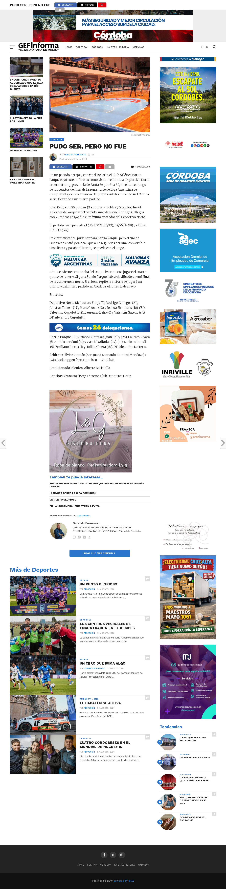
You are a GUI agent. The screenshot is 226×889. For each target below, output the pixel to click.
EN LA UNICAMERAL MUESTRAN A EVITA (22, 181)
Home (68, 47)
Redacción (89, 589)
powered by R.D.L (123, 880)
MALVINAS (138, 47)
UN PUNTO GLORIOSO (23, 150)
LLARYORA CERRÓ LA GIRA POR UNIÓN (26, 120)
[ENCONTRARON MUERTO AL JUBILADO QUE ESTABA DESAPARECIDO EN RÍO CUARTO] (26, 75)
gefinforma (83, 515)
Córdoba (97, 47)
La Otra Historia (118, 47)
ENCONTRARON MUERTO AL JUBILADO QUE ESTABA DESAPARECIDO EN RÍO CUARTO (26, 84)
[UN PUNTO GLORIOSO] (26, 146)
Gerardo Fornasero (75, 154)
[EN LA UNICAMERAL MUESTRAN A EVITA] (26, 175)
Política (81, 47)
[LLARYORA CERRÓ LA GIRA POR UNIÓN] (26, 114)
